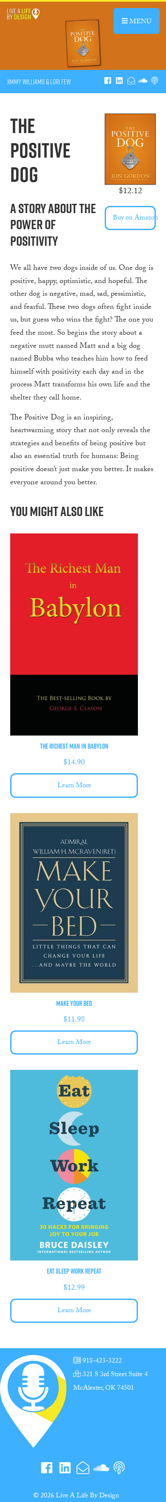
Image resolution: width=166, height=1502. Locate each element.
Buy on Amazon (134, 218)
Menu (144, 21)
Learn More (74, 786)
